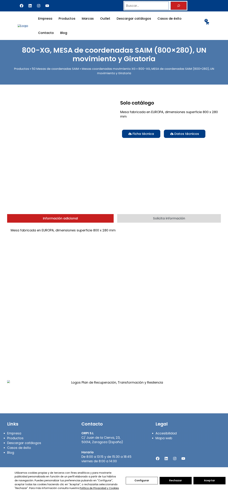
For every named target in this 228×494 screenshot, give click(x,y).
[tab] (60, 218)
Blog (63, 33)
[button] (184, 134)
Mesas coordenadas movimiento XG (109, 69)
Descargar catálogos (134, 18)
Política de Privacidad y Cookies (99, 488)
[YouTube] (47, 6)
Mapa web (164, 438)
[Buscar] (179, 6)
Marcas (88, 18)
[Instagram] (39, 6)
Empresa (45, 18)
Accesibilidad (166, 433)
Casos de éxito (169, 18)
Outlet (105, 18)
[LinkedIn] (30, 6)
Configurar (141, 480)
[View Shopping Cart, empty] (207, 25)
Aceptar (209, 480)
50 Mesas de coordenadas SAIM (55, 69)
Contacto (46, 33)
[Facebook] (21, 6)
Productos (67, 18)
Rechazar (175, 480)
